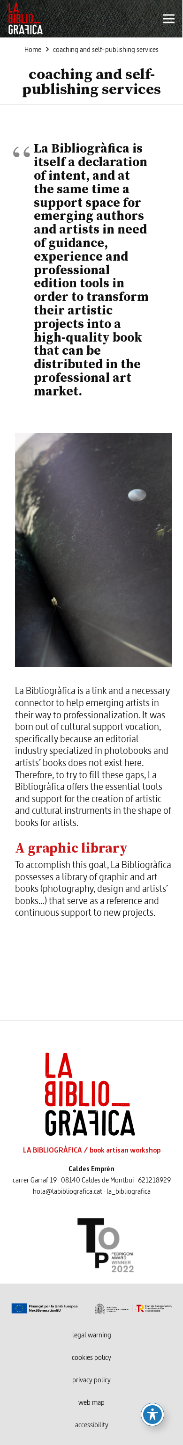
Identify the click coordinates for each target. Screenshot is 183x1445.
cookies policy (91, 1358)
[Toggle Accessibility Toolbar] (152, 1414)
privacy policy (91, 1380)
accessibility (91, 1425)
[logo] (25, 18)
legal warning (91, 1335)
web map (91, 1403)
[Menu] (169, 18)
